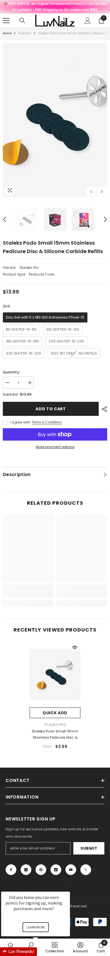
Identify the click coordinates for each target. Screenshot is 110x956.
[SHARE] (103, 409)
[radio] (45, 317)
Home (7, 33)
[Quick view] (75, 647)
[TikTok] (55, 869)
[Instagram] (26, 869)
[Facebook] (11, 869)
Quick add (55, 713)
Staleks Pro (29, 267)
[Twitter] (85, 869)
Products (25, 33)
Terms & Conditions (47, 422)
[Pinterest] (41, 869)
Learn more (36, 927)
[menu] (6, 20)
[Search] (22, 20)
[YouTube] (70, 869)
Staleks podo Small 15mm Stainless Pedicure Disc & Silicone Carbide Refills (55, 735)
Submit (88, 848)
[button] (91, 192)
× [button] (67, 887)
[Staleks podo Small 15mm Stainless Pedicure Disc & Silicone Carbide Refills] (55, 674)
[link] (28, 594)
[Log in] (88, 20)
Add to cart (51, 409)
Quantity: (11, 372)
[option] (55, 120)
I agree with (20, 422)
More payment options (55, 447)
